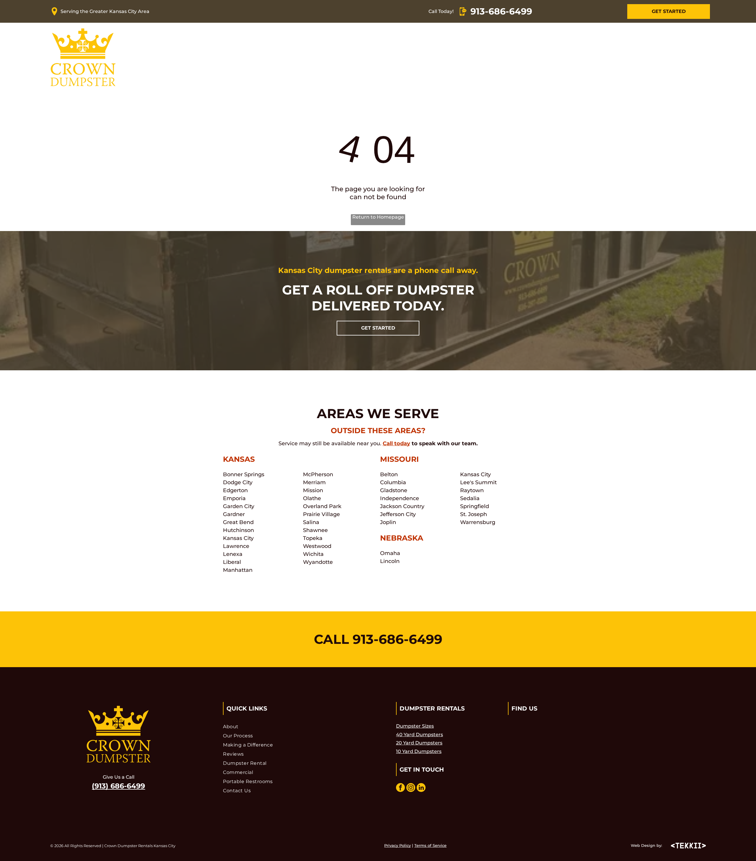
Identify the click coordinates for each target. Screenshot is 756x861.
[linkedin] (421, 788)
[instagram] (410, 788)
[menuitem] (246, 57)
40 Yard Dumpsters (419, 734)
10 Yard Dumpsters (418, 751)
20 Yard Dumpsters (419, 743)
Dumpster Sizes (415, 726)
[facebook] (400, 788)
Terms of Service (430, 845)
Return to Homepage (378, 217)
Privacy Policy (397, 845)
